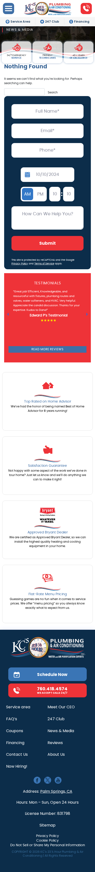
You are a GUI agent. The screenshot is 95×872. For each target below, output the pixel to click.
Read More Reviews (47, 349)
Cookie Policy (47, 840)
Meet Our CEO (61, 707)
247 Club (52, 21)
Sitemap (47, 825)
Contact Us (17, 754)
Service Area (20, 21)
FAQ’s (11, 719)
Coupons (14, 731)
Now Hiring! (16, 766)
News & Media (61, 731)
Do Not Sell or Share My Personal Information (47, 845)
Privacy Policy (19, 263)
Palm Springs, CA (56, 791)
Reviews (55, 743)
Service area (18, 707)
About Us (56, 754)
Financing (81, 21)
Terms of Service (44, 263)
